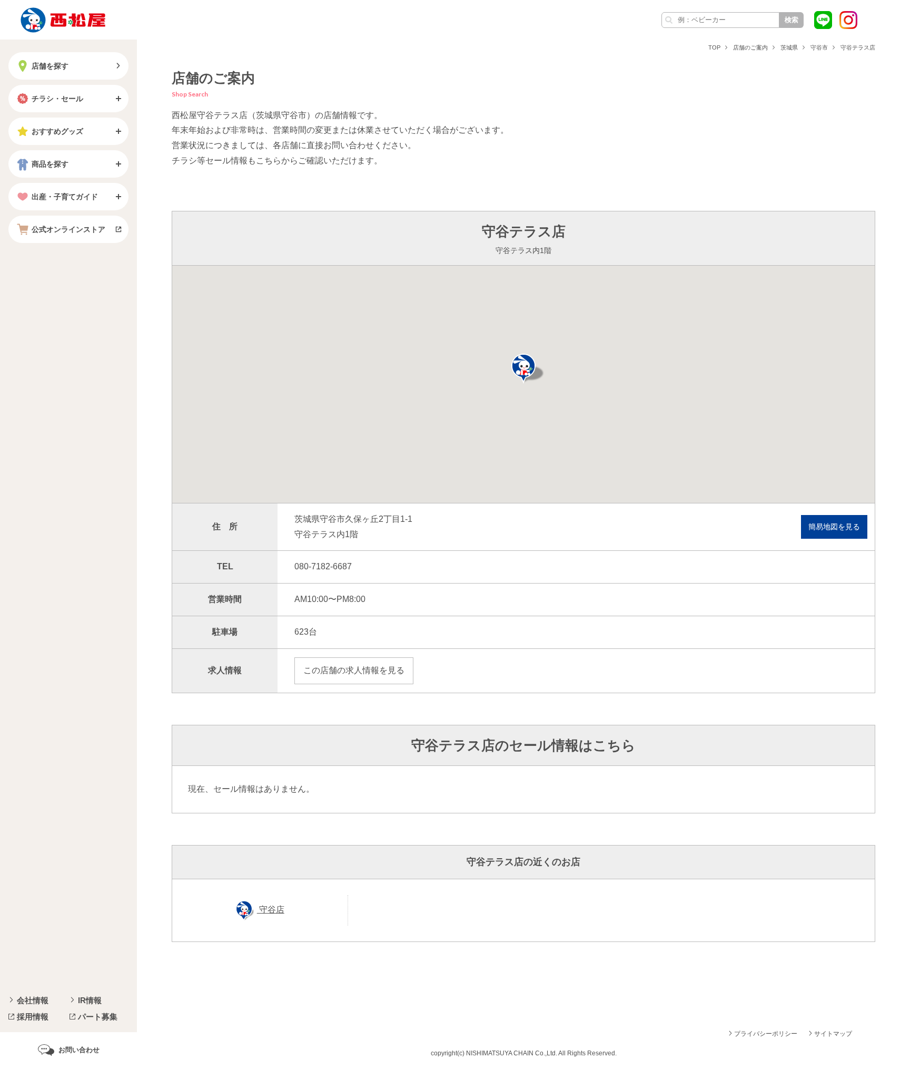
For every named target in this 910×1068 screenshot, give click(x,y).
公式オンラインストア (68, 229)
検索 (791, 20)
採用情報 (32, 1016)
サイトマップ (833, 1033)
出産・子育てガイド (65, 196)
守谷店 (270, 909)
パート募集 (97, 1016)
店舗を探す (50, 66)
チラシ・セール (57, 98)
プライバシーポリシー (765, 1033)
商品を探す (50, 164)
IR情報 (90, 1000)
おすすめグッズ (57, 131)
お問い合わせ (79, 1050)
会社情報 (32, 1000)
